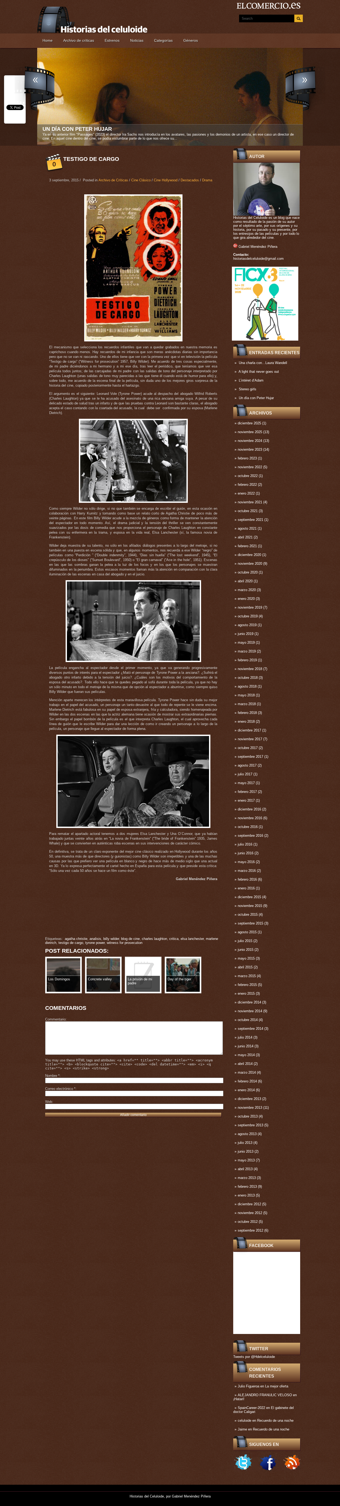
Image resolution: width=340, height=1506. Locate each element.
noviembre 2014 (250, 1011)
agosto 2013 (247, 1134)
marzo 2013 (247, 1178)
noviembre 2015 (250, 906)
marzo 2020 (247, 590)
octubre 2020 (248, 572)
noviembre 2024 (250, 441)
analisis (95, 939)
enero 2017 (246, 800)
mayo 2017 (246, 783)
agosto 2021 (247, 528)
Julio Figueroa (248, 1386)
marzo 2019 (247, 651)
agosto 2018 (247, 686)
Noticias (136, 40)
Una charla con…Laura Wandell (263, 363)
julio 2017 (245, 774)
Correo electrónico (60, 1089)
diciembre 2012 (249, 1204)
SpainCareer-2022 (251, 1408)
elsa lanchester (192, 939)
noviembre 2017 (250, 739)
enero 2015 (246, 993)
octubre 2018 (248, 678)
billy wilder (111, 939)
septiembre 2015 (250, 923)
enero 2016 (246, 888)
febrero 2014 (247, 1081)
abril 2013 (245, 1169)
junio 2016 (245, 853)
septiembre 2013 (250, 1125)
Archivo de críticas (78, 40)
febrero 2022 (247, 485)
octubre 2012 (248, 1222)
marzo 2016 (247, 871)
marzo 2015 (247, 976)
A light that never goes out (259, 372)
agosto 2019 (247, 625)
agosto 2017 (247, 765)
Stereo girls (247, 389)
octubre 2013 (248, 1116)
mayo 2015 (246, 958)
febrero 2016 (247, 879)
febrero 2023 (247, 458)
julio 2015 (245, 941)
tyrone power (95, 943)
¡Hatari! (238, 1399)
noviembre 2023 (250, 449)
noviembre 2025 (250, 432)
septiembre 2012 (250, 1230)
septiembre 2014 (250, 1029)
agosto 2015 (247, 932)
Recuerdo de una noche (275, 1421)
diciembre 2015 (249, 897)
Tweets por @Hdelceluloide (254, 1357)
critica (173, 939)
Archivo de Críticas (113, 180)
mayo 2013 (246, 1160)
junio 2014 (245, 1046)
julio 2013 (245, 1143)
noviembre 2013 (250, 1108)
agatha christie (76, 939)
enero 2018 (246, 721)
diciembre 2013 (249, 1099)
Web (48, 1102)
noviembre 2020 (250, 564)
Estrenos (112, 40)
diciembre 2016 (249, 809)
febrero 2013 (247, 1187)
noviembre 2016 (250, 818)
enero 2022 (246, 493)
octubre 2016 (248, 827)
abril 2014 (245, 1064)
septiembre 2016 (250, 836)
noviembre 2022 (250, 467)
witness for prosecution (124, 943)
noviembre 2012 (250, 1213)
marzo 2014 (247, 1072)
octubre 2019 (248, 616)
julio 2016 (245, 844)
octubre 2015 (248, 915)
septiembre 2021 (250, 520)
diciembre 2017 (249, 730)
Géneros (190, 40)
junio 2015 (245, 950)
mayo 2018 (246, 695)
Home (47, 40)
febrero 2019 (247, 660)
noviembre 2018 (250, 669)
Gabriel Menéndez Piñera (258, 247)
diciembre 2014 (249, 1002)
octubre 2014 (248, 1020)
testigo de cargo (70, 943)
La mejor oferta (276, 1386)
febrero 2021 (247, 546)
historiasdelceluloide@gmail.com (258, 259)
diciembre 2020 (249, 555)
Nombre (52, 1076)
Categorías (163, 40)
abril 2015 (245, 967)
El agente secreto (70, 129)
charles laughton (154, 939)
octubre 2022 (248, 476)
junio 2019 (245, 634)
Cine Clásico (141, 180)
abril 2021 (245, 537)
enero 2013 (246, 1195)
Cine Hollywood (165, 180)
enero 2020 (246, 599)
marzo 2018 (247, 704)
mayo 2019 (246, 643)
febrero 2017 (247, 792)
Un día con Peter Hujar (256, 398)
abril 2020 (245, 581)
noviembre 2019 (250, 607)
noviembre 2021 (250, 502)
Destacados (190, 180)
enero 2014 (246, 1090)
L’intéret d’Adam (251, 380)
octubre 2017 (248, 748)
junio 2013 (245, 1151)
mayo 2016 (246, 862)
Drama (207, 180)
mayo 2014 (246, 1055)
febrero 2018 (247, 713)
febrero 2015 (247, 985)
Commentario (55, 1019)
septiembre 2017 (250, 757)
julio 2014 (245, 1037)
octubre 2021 (248, 511)
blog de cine (130, 939)
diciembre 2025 (249, 423)
